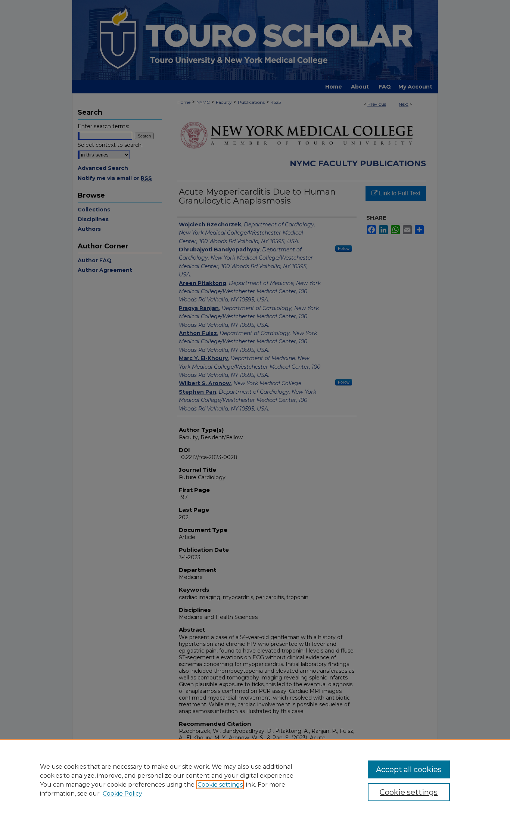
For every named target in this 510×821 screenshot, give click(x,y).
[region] (255, 780)
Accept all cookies (409, 769)
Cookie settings (220, 784)
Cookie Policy (122, 793)
